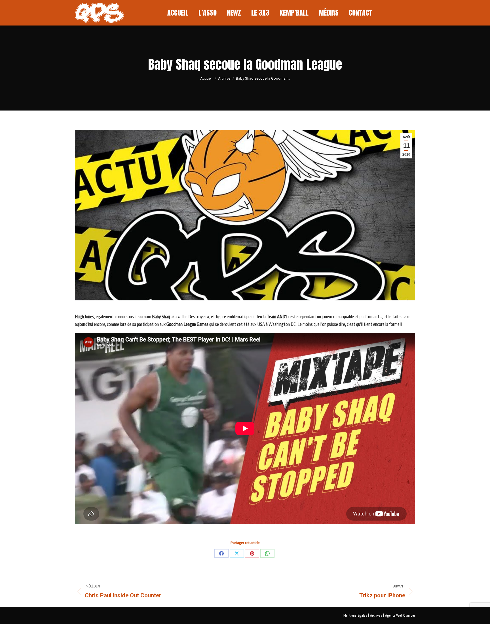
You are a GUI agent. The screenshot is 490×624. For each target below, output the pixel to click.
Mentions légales (355, 615)
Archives (376, 615)
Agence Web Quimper (400, 615)
